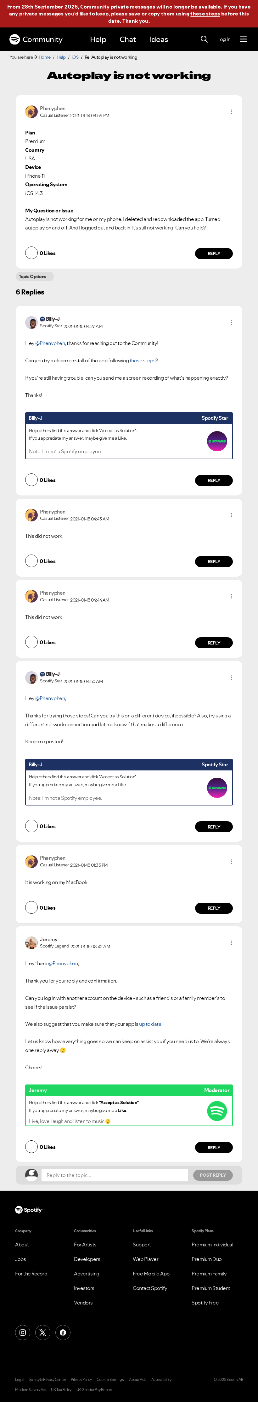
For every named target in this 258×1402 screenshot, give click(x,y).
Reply (214, 253)
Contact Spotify (150, 1288)
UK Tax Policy (61, 1389)
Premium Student (211, 1288)
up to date (150, 1023)
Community (43, 39)
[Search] (204, 39)
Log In (223, 39)
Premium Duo (207, 1259)
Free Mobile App (151, 1273)
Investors (84, 1288)
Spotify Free (205, 1302)
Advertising (86, 1273)
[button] (231, 111)
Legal (19, 1379)
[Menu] (243, 39)
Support (142, 1244)
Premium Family (209, 1273)
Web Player (145, 1259)
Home (45, 57)
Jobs (20, 1259)
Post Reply (213, 1175)
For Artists (85, 1244)
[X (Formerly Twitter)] (42, 1332)
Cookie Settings (110, 1379)
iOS (75, 57)
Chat (128, 39)
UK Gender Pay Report (94, 1389)
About (22, 1244)
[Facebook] (62, 1332)
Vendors (83, 1302)
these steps (205, 13)
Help (98, 39)
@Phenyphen (50, 343)
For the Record (31, 1273)
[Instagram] (22, 1332)
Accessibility (161, 1379)
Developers (87, 1259)
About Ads (137, 1379)
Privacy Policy (81, 1379)
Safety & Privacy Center (47, 1379)
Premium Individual (212, 1244)
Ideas (158, 39)
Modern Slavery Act (30, 1389)
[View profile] (31, 111)
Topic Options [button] (32, 276)
